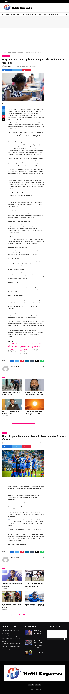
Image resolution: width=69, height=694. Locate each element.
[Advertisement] (34, 40)
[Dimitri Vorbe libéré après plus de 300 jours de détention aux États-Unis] (28, 632)
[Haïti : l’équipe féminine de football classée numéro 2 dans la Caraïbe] (23, 463)
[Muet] (62, 639)
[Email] (3, 119)
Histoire (27, 14)
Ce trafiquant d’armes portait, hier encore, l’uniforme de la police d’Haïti (34, 393)
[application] (57, 635)
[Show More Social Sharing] (33, 70)
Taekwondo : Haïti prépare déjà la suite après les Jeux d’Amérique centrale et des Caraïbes (12, 585)
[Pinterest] (3, 116)
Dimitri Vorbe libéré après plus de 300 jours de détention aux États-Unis (39, 633)
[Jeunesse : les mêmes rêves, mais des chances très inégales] (12, 385)
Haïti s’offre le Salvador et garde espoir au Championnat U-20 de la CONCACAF (34, 605)
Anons (52, 14)
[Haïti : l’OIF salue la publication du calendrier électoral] (12, 404)
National (7, 14)
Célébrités (18, 14)
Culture (31, 14)
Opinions (40, 14)
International (47, 14)
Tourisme (13, 14)
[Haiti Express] (18, 7)
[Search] (66, 14)
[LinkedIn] (3, 113)
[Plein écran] (65, 639)
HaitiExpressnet (9, 66)
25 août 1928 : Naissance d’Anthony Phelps (38, 652)
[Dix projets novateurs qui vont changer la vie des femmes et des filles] (23, 87)
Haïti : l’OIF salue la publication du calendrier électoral (10, 412)
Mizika (56, 14)
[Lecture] (49, 639)
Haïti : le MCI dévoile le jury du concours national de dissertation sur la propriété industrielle (13, 346)
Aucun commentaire (25, 66)
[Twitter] (3, 110)
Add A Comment (23, 422)
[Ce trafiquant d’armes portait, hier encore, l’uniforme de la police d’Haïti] (34, 385)
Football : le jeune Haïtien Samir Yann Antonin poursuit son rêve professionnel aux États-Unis (34, 585)
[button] (57, 635)
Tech (23, 14)
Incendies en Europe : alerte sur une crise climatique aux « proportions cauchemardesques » (33, 413)
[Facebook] (3, 107)
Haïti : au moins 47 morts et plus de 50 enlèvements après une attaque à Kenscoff (39, 643)
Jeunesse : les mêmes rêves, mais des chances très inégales (11, 393)
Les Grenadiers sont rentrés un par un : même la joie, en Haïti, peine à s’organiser (12, 605)
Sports (36, 14)
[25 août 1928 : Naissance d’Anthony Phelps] (28, 652)
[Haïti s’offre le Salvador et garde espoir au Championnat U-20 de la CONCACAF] (34, 596)
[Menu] (3, 14)
